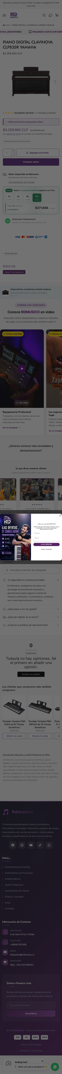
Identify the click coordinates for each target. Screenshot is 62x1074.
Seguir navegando (46, 549)
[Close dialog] (60, 515)
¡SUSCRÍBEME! (46, 544)
